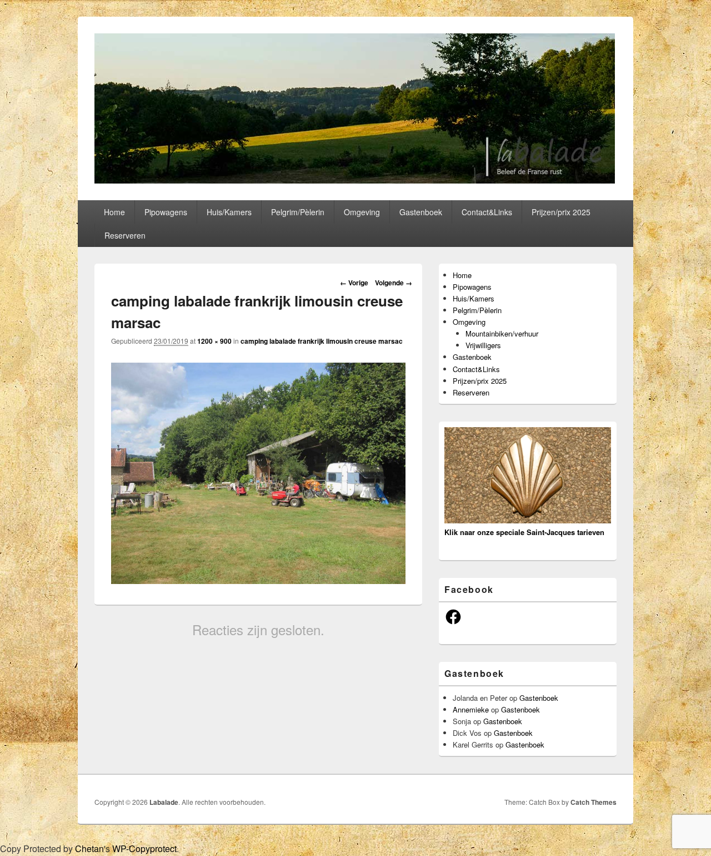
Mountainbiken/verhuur (501, 333)
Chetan (89, 848)
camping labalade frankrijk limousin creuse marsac (322, 341)
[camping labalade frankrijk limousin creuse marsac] (258, 580)
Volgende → (393, 283)
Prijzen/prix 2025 (561, 211)
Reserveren (125, 235)
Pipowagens (165, 211)
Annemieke (471, 709)
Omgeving (362, 211)
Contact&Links (487, 211)
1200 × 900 (214, 341)
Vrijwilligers (483, 345)
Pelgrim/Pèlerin (297, 211)
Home (114, 211)
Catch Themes (593, 802)
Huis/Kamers (229, 211)
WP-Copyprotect (144, 848)
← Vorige (354, 283)
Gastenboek (420, 211)
